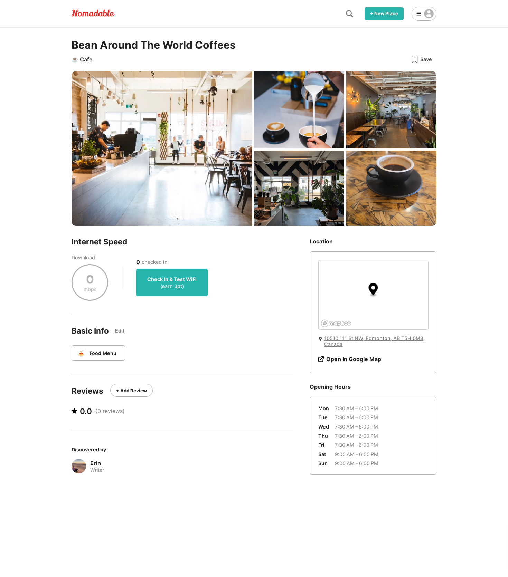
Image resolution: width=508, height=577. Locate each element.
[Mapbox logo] (336, 323)
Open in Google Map (353, 359)
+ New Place (384, 13)
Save (426, 59)
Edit (120, 331)
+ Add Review (131, 390)
